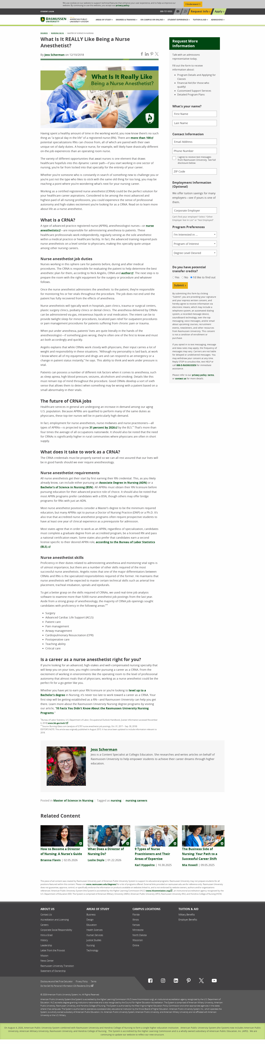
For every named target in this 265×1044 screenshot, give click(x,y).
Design (90, 919)
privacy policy (122, 5)
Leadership (46, 945)
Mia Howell (190, 865)
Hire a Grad (46, 934)
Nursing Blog (57, 33)
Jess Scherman (54, 55)
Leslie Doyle (96, 860)
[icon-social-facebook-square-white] (150, 981)
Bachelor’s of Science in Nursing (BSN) (66, 487)
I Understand (191, 4)
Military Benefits (187, 914)
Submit (179, 285)
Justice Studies (93, 940)
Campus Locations (146, 909)
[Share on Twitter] (157, 54)
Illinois (135, 919)
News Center (47, 960)
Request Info (199, 11)
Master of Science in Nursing (73, 800)
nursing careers (136, 800)
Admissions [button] (217, 19)
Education (91, 924)
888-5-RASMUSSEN (186, 365)
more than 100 (141, 138)
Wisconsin (137, 940)
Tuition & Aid (188, 909)
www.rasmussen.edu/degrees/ (101, 884)
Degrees (44, 33)
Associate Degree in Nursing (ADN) (123, 483)
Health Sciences (94, 929)
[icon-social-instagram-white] (163, 981)
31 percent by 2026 (102, 427)
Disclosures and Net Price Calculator (56, 981)
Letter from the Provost (52, 950)
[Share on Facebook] (142, 54)
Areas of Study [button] (103, 19)
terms (211, 374)
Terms (93, 981)
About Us (47, 909)
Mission (44, 955)
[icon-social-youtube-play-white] (214, 981)
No (186, 277)
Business (91, 914)
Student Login (47, 11)
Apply (218, 11)
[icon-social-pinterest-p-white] (188, 981)
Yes (177, 277)
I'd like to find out (204, 277)
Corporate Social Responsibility (56, 929)
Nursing (90, 945)
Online (135, 945)
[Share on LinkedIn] (147, 54)
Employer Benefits (188, 919)
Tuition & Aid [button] (200, 19)
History (44, 940)
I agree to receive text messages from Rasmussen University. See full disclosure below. (197, 159)
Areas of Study (97, 909)
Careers (44, 924)
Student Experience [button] (178, 19)
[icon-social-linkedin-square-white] (175, 981)
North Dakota (139, 934)
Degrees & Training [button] (126, 19)
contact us (180, 378)
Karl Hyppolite (145, 865)
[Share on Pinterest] (152, 54)
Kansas (136, 924)
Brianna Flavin (50, 860)
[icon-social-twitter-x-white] (201, 981)
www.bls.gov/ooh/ (57, 723)
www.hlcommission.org (158, 890)
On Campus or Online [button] (151, 19)
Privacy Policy (82, 981)
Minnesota (137, 929)
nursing (116, 800)
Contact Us (46, 914)
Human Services (94, 934)
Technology (92, 950)
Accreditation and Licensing (54, 919)
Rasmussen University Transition (57, 965)
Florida (136, 914)
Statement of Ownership (53, 970)
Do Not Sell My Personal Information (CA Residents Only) (65, 985)
